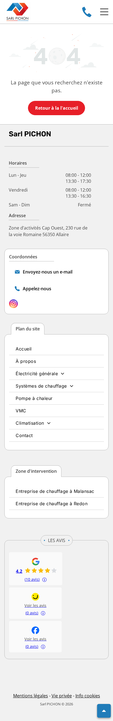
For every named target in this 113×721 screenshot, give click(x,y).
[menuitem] (56, 349)
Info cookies (87, 696)
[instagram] (13, 304)
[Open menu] (104, 12)
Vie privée (62, 696)
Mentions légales (30, 696)
